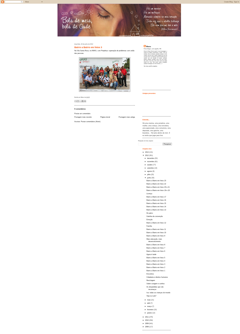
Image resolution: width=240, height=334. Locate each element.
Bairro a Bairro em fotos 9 (155, 236)
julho (149, 174)
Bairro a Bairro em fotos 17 (156, 197)
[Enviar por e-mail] (75, 101)
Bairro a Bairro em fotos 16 (156, 200)
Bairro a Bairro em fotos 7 (155, 248)
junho (149, 178)
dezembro (151, 158)
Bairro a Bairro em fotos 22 (156, 184)
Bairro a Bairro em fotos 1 (155, 271)
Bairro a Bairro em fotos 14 (156, 207)
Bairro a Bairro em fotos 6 (155, 251)
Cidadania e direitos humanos (157, 277)
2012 (147, 155)
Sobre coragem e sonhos (155, 284)
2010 (147, 320)
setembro (150, 168)
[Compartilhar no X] (80, 101)
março (149, 306)
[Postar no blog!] (78, 101)
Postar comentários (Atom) (90, 121)
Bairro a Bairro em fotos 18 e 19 (158, 190)
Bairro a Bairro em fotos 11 (156, 229)
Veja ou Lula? (151, 296)
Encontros (150, 274)
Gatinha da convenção (154, 216)
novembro (151, 161)
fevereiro (150, 310)
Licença (149, 194)
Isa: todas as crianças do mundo (158, 293)
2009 (147, 323)
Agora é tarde (151, 254)
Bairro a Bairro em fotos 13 (156, 210)
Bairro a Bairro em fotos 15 (156, 203)
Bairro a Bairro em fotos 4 (155, 261)
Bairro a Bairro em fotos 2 (155, 267)
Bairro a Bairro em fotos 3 (88, 47)
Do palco (149, 213)
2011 (147, 317)
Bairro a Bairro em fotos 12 (156, 223)
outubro (150, 165)
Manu (148, 46)
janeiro (149, 313)
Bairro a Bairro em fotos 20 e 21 (158, 187)
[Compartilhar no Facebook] (82, 101)
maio (149, 300)
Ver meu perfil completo (150, 66)
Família (149, 226)
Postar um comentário (82, 113)
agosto (149, 171)
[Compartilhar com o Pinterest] (85, 101)
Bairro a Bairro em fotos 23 (156, 181)
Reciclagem (150, 280)
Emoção (149, 220)
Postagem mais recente (83, 117)
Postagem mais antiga (127, 117)
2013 (147, 152)
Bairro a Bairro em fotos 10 (156, 232)
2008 (147, 327)
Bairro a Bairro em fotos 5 (155, 258)
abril (149, 303)
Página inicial (105, 117)
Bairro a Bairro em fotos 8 (155, 245)
